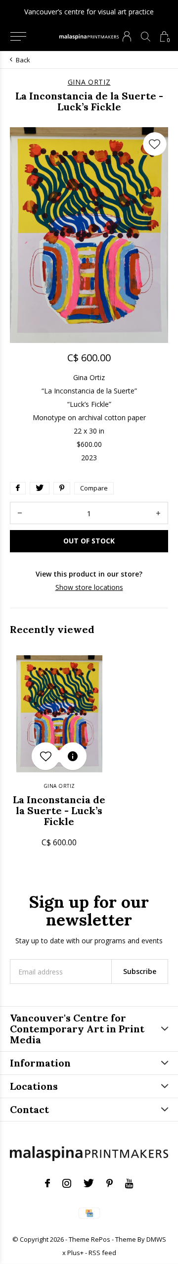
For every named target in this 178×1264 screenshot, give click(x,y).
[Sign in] (127, 36)
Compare (94, 488)
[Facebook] (47, 1183)
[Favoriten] (45, 756)
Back (23, 59)
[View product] (72, 756)
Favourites (155, 144)
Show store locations (89, 587)
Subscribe (139, 971)
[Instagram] (66, 1183)
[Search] (145, 36)
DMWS (156, 1239)
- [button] (20, 513)
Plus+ (75, 1252)
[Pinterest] (109, 1183)
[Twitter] (89, 1183)
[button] (18, 36)
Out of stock (89, 540)
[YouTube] (129, 1183)
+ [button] (158, 513)
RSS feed (102, 1252)
